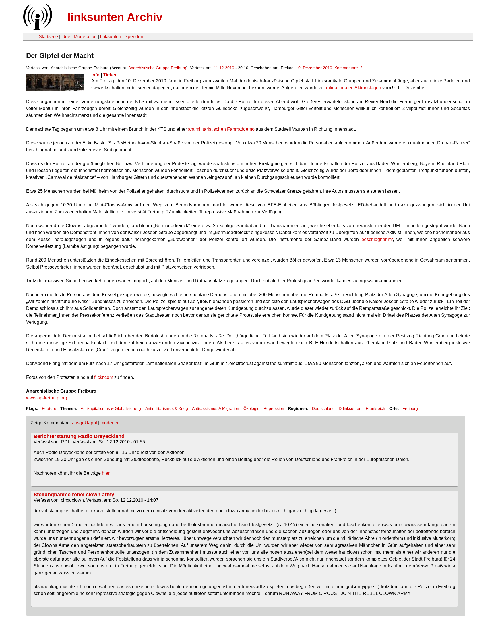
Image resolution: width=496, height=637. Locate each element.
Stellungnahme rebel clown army (74, 494)
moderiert (110, 422)
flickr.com (103, 377)
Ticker (110, 74)
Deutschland (323, 408)
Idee (65, 36)
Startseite (48, 36)
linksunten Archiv (114, 17)
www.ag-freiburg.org (46, 397)
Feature (49, 408)
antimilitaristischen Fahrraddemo (221, 129)
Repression (274, 408)
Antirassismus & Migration (215, 408)
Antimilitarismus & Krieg (166, 408)
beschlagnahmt (377, 239)
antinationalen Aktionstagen (353, 87)
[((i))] (37, 28)
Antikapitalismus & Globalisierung (111, 408)
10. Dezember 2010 (314, 67)
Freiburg (410, 408)
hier (105, 473)
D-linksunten (350, 408)
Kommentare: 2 (348, 67)
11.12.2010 (224, 67)
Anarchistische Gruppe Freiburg (157, 67)
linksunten (110, 36)
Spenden (134, 36)
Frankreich (375, 408)
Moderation (85, 36)
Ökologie (251, 408)
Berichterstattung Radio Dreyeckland (79, 436)
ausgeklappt (84, 422)
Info (95, 74)
